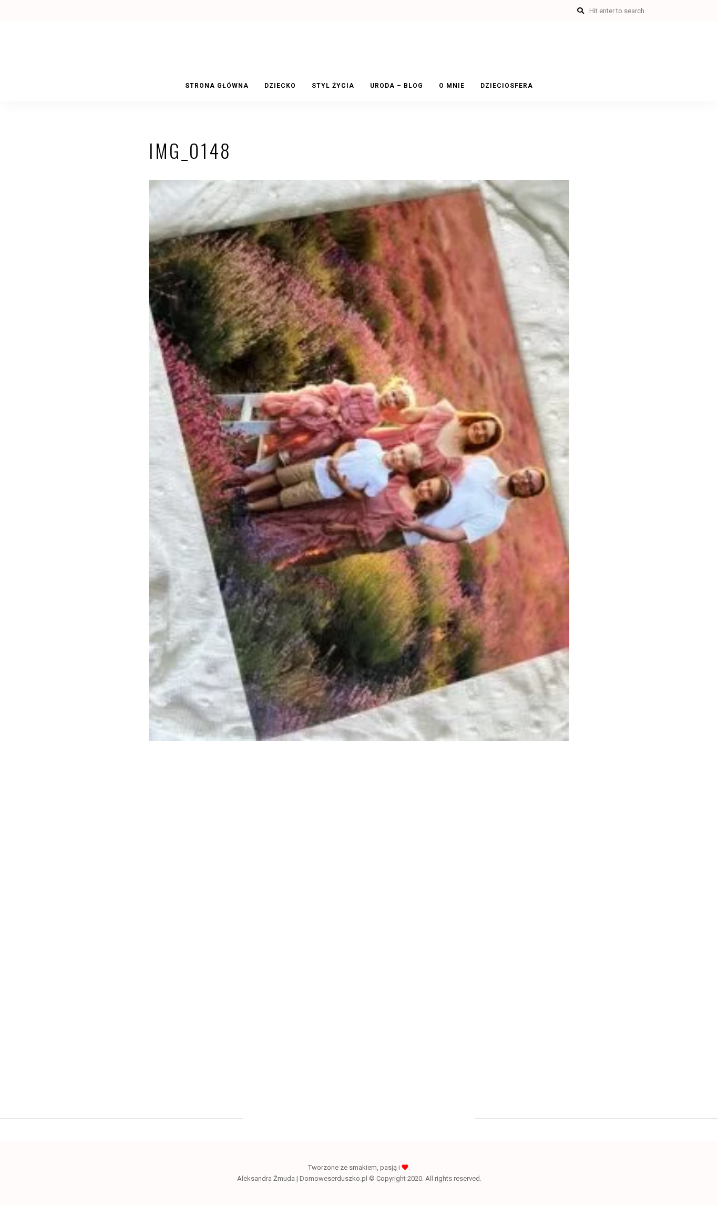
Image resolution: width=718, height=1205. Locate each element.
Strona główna (217, 85)
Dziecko (280, 85)
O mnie (452, 85)
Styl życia (333, 85)
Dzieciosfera (506, 85)
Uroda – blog (396, 85)
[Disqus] (359, 904)
